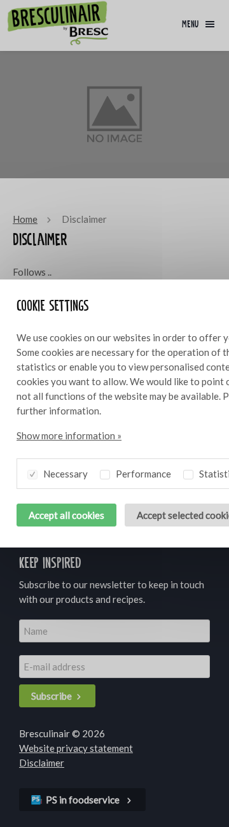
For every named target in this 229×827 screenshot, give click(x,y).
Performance (142, 473)
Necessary (64, 473)
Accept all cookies (66, 515)
